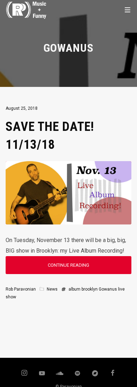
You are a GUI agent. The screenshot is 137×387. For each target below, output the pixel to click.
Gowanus (108, 289)
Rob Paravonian (21, 289)
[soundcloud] (60, 374)
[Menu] (127, 9)
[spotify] (77, 374)
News (52, 289)
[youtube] (42, 376)
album (74, 289)
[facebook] (113, 374)
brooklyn (89, 289)
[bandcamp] (95, 374)
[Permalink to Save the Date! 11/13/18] (69, 219)
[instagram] (24, 374)
